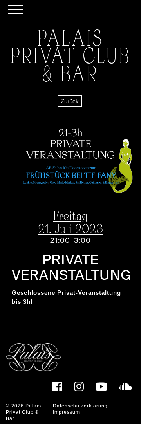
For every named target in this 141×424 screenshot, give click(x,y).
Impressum (66, 412)
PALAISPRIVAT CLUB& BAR (70, 55)
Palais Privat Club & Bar (23, 412)
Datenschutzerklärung (80, 406)
